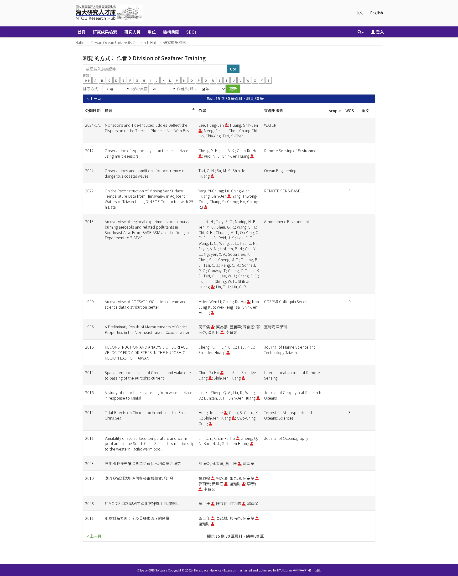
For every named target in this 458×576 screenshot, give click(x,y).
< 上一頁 (94, 98)
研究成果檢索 (105, 32)
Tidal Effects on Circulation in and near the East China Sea (145, 415)
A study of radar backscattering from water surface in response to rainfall (148, 395)
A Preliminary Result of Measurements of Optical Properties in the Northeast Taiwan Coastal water (147, 329)
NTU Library (284, 570)
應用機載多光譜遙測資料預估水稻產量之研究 (143, 463)
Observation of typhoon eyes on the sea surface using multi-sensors (146, 153)
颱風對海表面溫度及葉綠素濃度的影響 (137, 518)
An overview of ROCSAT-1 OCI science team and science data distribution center (146, 304)
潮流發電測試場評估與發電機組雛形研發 (139, 478)
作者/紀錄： (187, 88)
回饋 (318, 570)
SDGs (191, 32)
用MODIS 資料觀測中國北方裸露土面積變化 (142, 503)
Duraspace (201, 570)
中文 (359, 12)
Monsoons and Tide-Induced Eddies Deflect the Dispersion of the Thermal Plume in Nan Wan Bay (147, 127)
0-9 (87, 80)
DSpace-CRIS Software (152, 570)
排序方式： (92, 88)
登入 (379, 32)
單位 (152, 32)
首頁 (82, 32)
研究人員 (132, 32)
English (376, 12)
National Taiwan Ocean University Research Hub (116, 42)
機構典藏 (171, 32)
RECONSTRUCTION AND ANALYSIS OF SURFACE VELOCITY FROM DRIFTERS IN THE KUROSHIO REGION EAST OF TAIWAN (146, 352)
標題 (108, 110)
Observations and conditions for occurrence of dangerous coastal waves (145, 173)
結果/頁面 (139, 88)
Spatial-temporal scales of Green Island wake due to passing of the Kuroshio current (148, 375)
